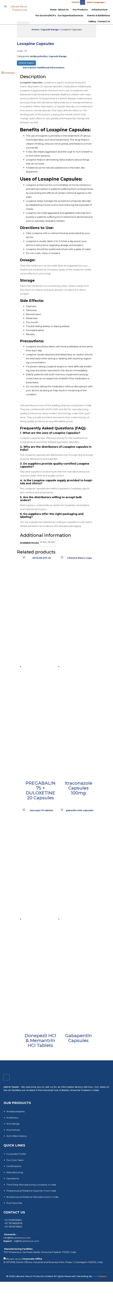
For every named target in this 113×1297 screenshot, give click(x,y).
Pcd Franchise (14, 1203)
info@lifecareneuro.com (17, 1237)
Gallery (92, 21)
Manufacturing (14, 1172)
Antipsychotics (39, 56)
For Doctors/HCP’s (45, 15)
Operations (12, 1178)
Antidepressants (15, 1111)
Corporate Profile (16, 1153)
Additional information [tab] (50, 67)
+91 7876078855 (13, 1226)
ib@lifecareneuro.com (26, 1241)
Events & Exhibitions (98, 15)
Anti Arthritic (13, 1130)
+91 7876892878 (13, 1223)
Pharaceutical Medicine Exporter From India (31, 1190)
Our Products (80, 9)
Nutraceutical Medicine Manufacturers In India (32, 1197)
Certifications (13, 1166)
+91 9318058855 (13, 1220)
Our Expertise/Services (70, 15)
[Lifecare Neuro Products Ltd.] (15, 7)
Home (53, 9)
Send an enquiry (26, 63)
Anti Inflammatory (16, 1136)
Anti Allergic (13, 1123)
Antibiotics (12, 1117)
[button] (49, 1)
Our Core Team (15, 1160)
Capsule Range (50, 29)
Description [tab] (30, 67)
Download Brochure (36, 2)
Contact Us (103, 21)
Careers (76, 2)
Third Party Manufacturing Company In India (31, 1184)
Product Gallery (15, 2)
